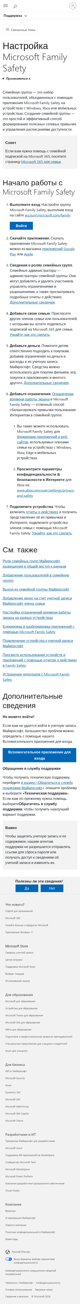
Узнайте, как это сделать (30, 334)
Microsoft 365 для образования (22, 1022)
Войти (21, 225)
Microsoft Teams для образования (24, 1015)
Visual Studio (12, 1190)
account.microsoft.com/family (47, 215)
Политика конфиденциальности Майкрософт (30, 1232)
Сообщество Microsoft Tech (20, 1162)
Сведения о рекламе (16, 1296)
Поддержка (13, 15)
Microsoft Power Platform (19, 1176)
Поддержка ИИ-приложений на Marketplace (29, 1155)
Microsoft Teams (14, 1120)
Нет (52, 888)
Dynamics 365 (12, 1092)
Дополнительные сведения (32, 302)
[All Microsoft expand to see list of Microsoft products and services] (5, 6)
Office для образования (18, 1029)
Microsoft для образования (20, 1001)
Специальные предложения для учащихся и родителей (36, 1043)
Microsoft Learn (13, 1148)
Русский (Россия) (21, 1251)
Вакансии (10, 1210)
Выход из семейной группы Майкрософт (36, 589)
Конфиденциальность (48, 1282)
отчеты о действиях (42, 511)
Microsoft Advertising (16, 1106)
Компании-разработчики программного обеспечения (34, 1183)
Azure (8, 1085)
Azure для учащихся (16, 1050)
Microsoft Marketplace (17, 1169)
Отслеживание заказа (17, 980)
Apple (28, 254)
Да (27, 888)
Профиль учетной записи (19, 952)
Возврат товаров (14, 973)
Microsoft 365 (12, 918)
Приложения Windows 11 (19, 932)
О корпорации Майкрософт (20, 1218)
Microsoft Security (15, 1078)
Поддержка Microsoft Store (20, 966)
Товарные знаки (43, 1289)
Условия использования (18, 1289)
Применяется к (18, 78)
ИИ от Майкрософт (16, 1071)
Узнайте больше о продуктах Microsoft (26, 925)
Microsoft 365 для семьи (41, 161)
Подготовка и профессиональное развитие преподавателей (38, 1036)
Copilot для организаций (19, 911)
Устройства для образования (21, 1008)
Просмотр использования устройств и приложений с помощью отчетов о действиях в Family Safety (40, 660)
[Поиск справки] (15, 5)
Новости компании (15, 1225)
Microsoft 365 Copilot (17, 1113)
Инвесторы (11, 1239)
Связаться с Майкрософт (19, 1282)
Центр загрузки (13, 959)
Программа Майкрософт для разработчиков (30, 1141)
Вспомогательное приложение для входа (39, 755)
